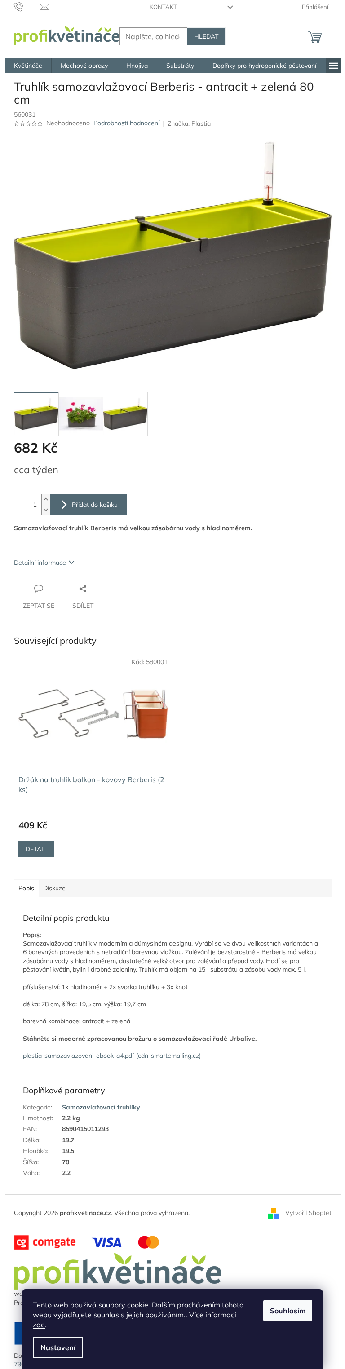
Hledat (206, 36)
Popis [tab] (26, 888)
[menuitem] (28, 65)
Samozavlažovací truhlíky (101, 1107)
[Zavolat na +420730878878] (27, 6)
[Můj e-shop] (117, 1271)
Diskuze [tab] (54, 888)
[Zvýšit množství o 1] (45, 499)
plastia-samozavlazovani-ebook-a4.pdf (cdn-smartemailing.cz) (112, 1056)
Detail (36, 849)
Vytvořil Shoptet (308, 1212)
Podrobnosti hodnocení (126, 123)
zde (39, 1324)
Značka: (189, 123)
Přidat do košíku (95, 505)
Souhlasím (287, 1310)
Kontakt (163, 6)
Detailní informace (40, 563)
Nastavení (57, 1347)
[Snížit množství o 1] (45, 510)
